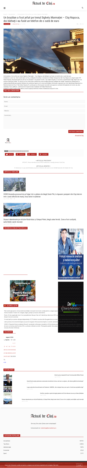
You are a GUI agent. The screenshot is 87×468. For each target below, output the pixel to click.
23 (15, 353)
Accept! (79, 465)
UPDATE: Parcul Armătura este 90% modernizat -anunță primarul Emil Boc (43, 162)
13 (10, 350)
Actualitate (11, 14)
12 (8, 350)
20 (10, 353)
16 (15, 350)
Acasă (5, 14)
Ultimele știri (12, 306)
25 (6, 356)
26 (8, 356)
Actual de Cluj (16, 24)
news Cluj (11, 151)
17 (4, 353)
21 (11, 353)
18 (6, 353)
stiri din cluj (25, 151)
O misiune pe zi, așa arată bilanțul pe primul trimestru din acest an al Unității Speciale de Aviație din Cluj (43, 168)
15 (13, 350)
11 (6, 350)
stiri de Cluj (17, 151)
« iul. (4, 362)
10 (4, 350)
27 (10, 356)
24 (4, 356)
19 (8, 353)
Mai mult (55, 465)
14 (11, 350)
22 (13, 353)
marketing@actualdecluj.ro (48, 428)
